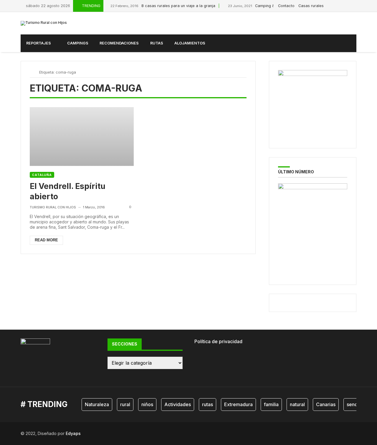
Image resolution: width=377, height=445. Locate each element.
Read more (46, 240)
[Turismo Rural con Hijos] (44, 23)
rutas (207, 404)
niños (147, 404)
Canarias (325, 404)
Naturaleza (97, 404)
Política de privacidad (218, 341)
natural (297, 404)
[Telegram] (354, 6)
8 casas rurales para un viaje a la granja (162, 6)
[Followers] (341, 6)
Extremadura (238, 404)
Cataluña (42, 175)
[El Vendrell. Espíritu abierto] (82, 136)
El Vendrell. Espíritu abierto (67, 191)
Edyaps (73, 433)
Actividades (177, 404)
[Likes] (334, 6)
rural (125, 404)
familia (271, 404)
